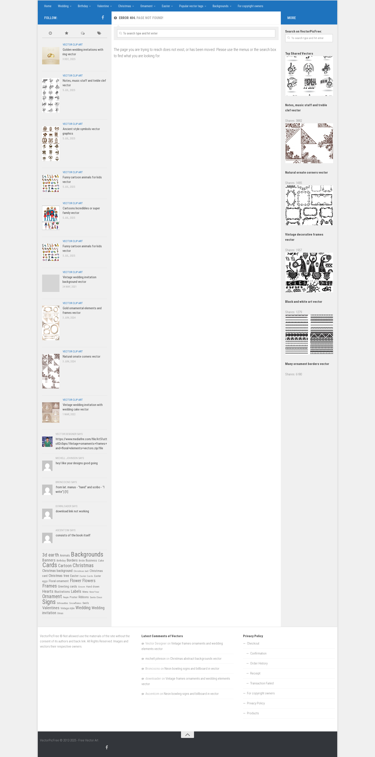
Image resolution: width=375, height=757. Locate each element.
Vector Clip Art (73, 44)
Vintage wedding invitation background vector (79, 279)
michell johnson (155, 659)
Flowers (88, 580)
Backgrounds (221, 6)
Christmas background (57, 571)
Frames (49, 586)
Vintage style (67, 608)
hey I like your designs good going (77, 463)
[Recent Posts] (50, 33)
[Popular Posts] (66, 33)
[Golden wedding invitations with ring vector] (50, 55)
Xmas (60, 613)
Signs (49, 602)
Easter (166, 6)
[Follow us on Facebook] (102, 17)
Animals (65, 555)
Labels (76, 591)
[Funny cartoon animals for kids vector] (50, 183)
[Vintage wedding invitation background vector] (50, 283)
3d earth (50, 555)
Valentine (103, 6)
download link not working (72, 511)
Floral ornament (59, 581)
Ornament (146, 6)
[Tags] (99, 33)
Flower (75, 580)
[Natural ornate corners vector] (50, 371)
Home (47, 6)
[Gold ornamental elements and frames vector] (50, 323)
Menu (85, 591)
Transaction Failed (262, 683)
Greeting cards (67, 586)
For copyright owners (250, 6)
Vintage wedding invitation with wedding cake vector (82, 407)
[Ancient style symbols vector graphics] (50, 143)
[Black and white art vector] (309, 291)
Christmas (124, 6)
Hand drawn (92, 586)
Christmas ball (81, 571)
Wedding (63, 6)
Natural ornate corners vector (81, 356)
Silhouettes (62, 603)
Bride (82, 560)
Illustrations (62, 592)
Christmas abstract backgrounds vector (196, 659)
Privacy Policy (256, 703)
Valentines (50, 608)
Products (253, 713)
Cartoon (65, 565)
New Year (94, 591)
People (66, 597)
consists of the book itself (73, 535)
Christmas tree (59, 575)
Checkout (253, 643)
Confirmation (258, 653)
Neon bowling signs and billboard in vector (191, 669)
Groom (81, 586)
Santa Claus (96, 597)
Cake (101, 560)
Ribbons (84, 597)
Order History (259, 663)
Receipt (255, 673)
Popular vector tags (191, 6)
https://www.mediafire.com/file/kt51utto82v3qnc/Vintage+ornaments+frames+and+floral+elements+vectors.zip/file (81, 443)
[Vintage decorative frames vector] (309, 224)
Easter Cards (86, 576)
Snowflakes (75, 603)
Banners (49, 560)
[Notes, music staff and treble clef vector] (50, 95)
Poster (73, 597)
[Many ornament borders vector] (309, 353)
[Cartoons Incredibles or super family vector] (50, 217)
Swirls (85, 603)
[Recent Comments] (83, 33)
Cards (49, 565)
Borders (72, 560)
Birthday (83, 6)
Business (91, 560)
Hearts (47, 591)
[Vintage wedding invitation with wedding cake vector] (50, 412)
